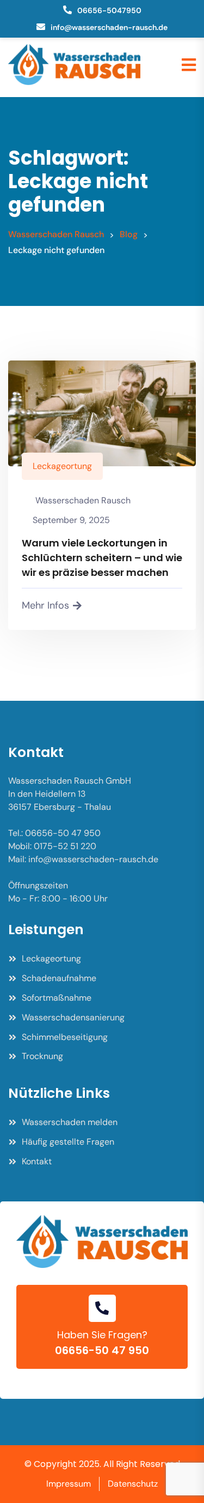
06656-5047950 (109, 10)
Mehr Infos (45, 605)
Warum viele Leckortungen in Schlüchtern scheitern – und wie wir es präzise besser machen (102, 557)
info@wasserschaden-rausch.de (109, 27)
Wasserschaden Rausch (83, 500)
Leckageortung (62, 466)
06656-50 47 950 (102, 1350)
